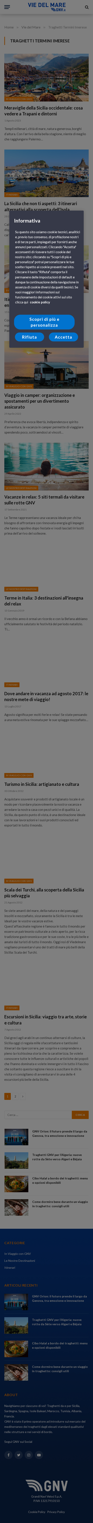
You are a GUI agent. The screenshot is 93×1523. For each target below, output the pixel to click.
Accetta (63, 336)
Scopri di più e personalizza (44, 322)
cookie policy (40, 302)
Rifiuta (29, 336)
